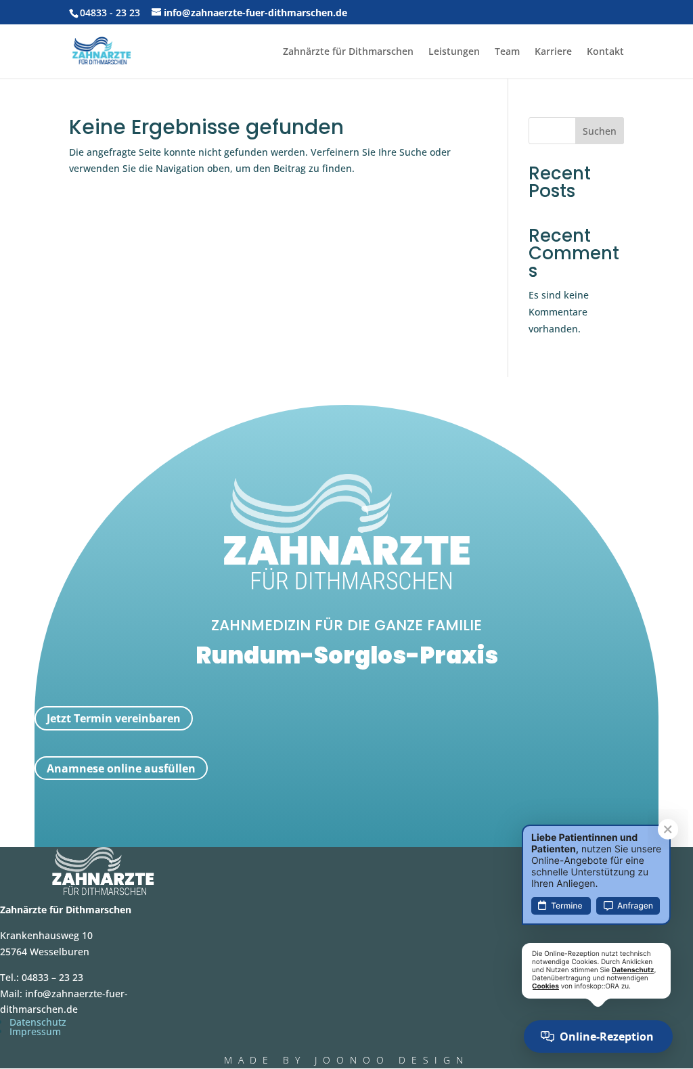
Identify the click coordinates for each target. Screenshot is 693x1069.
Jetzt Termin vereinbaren (114, 718)
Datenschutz (37, 1022)
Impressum (35, 1031)
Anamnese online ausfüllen (121, 768)
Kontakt (605, 52)
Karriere (553, 52)
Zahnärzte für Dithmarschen (348, 52)
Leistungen (454, 52)
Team (507, 52)
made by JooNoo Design (346, 1059)
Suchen (600, 131)
